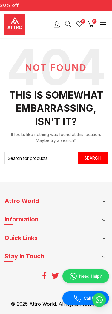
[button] (99, 300)
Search (92, 157)
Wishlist (83, 21)
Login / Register (56, 24)
